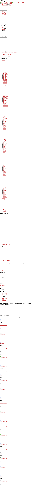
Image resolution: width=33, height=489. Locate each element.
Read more (3, 51)
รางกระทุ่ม (5, 122)
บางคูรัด (4, 135)
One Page (5, 320)
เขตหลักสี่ (4, 107)
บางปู (4, 185)
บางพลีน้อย (5, 187)
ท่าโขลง (4, 157)
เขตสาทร (4, 103)
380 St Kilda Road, (3, 306)
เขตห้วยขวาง (5, 108)
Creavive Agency (4, 299)
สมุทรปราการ (4, 180)
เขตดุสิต (4, 68)
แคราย (4, 211)
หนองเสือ (4, 177)
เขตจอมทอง (5, 65)
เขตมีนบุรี (4, 92)
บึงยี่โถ (4, 168)
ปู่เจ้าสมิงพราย (5, 191)
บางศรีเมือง (5, 140)
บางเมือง (4, 188)
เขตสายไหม (5, 104)
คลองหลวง (5, 155)
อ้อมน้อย (4, 209)
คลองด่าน (4, 181)
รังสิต (4, 170)
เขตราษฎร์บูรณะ (5, 95)
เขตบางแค (5, 84)
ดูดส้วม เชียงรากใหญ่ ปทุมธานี (6, 260)
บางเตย (4, 165)
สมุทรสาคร (3, 29)
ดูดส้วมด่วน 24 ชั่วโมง (3, 6)
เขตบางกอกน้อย (5, 73)
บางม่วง (4, 138)
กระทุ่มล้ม (4, 110)
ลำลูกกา (4, 172)
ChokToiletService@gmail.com (6, 5)
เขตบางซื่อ (5, 78)
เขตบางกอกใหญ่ (5, 74)
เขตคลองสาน (5, 61)
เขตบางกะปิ (5, 75)
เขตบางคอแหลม (5, 77)
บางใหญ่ (4, 144)
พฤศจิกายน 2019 (4, 293)
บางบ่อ (4, 184)
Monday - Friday (2, 308)
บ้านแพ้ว (4, 206)
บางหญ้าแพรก (5, 205)
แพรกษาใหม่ (5, 197)
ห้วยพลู (4, 129)
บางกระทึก (5, 118)
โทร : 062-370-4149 (3, 4)
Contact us (2, 309)
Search (9, 56)
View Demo (2, 343)
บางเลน (4, 120)
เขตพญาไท (5, 88)
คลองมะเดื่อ (3, 52)
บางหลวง (4, 119)
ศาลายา (4, 124)
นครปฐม (3, 109)
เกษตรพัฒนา (5, 210)
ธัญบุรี (4, 158)
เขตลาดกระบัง (5, 96)
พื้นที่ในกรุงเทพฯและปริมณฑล (9, 52)
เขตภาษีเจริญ (5, 91)
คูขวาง (4, 156)
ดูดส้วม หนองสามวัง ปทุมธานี (6, 244)
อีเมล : (1, 5)
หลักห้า (4, 208)
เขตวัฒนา (5, 99)
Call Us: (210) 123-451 (3, 307)
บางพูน (4, 162)
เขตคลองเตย (5, 63)
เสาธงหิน (4, 150)
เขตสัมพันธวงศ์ (5, 102)
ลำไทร (4, 174)
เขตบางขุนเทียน (5, 76)
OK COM (13, 287)
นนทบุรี (3, 133)
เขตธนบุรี (4, 72)
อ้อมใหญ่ (4, 130)
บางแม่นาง (5, 143)
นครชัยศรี (4, 116)
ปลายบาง (4, 146)
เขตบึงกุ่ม (4, 85)
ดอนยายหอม (5, 113)
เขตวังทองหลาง (5, 98)
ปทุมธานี (3, 153)
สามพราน (4, 128)
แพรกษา (4, 196)
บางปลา (4, 204)
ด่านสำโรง (5, 183)
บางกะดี (4, 159)
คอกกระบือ (5, 201)
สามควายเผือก (5, 126)
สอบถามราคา (2, 19)
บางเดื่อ (4, 164)
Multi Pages (2, 320)
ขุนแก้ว (4, 111)
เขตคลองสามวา (5, 62)
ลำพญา (4, 123)
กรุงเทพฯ (3, 60)
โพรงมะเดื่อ (5, 131)
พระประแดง (5, 192)
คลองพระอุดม (5, 154)
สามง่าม (4, 127)
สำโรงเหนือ (5, 195)
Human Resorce (4, 300)
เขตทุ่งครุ (4, 71)
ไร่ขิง (4, 132)
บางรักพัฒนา (5, 139)
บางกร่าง (4, 134)
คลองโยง (4, 112)
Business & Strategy (5, 298)
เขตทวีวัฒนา (5, 70)
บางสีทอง (4, 141)
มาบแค (4, 121)
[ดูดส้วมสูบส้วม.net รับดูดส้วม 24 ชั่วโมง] (6, 2)
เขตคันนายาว (5, 64)
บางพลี (4, 186)
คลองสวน (4, 182)
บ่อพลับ (4, 117)
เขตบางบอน (5, 80)
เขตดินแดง (5, 67)
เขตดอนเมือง (5, 66)
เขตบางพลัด (5, 81)
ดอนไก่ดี (4, 202)
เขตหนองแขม (5, 106)
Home (2, 27)
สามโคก (4, 175)
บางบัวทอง (5, 136)
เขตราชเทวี (5, 94)
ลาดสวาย (4, 171)
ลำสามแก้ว (5, 173)
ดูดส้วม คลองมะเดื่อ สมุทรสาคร (7, 54)
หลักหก (4, 178)
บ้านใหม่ (4, 167)
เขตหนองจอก (5, 105)
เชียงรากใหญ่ (5, 179)
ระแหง (4, 169)
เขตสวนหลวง (5, 100)
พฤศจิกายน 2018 (4, 294)
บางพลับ (4, 137)
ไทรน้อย (4, 151)
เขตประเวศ (5, 87)
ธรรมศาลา (5, 115)
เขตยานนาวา (5, 93)
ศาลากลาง (5, 149)
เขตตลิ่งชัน (5, 69)
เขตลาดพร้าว (5, 97)
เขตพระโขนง (5, 90)
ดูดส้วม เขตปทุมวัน (5, 228)
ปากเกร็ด (4, 147)
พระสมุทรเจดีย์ (5, 193)
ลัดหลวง (4, 194)
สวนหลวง (4, 207)
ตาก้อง (4, 114)
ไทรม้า (4, 152)
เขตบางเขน (5, 83)
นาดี (4, 203)
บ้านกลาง (4, 166)
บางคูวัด (4, 161)
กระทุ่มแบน (5, 199)
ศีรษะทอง (4, 125)
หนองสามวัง (5, 176)
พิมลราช (4, 148)
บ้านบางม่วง (5, 145)
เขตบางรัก (5, 82)
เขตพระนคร (5, 89)
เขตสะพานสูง (5, 101)
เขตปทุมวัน (5, 86)
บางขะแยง (5, 160)
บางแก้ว (4, 189)
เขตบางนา (5, 79)
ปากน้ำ (4, 190)
